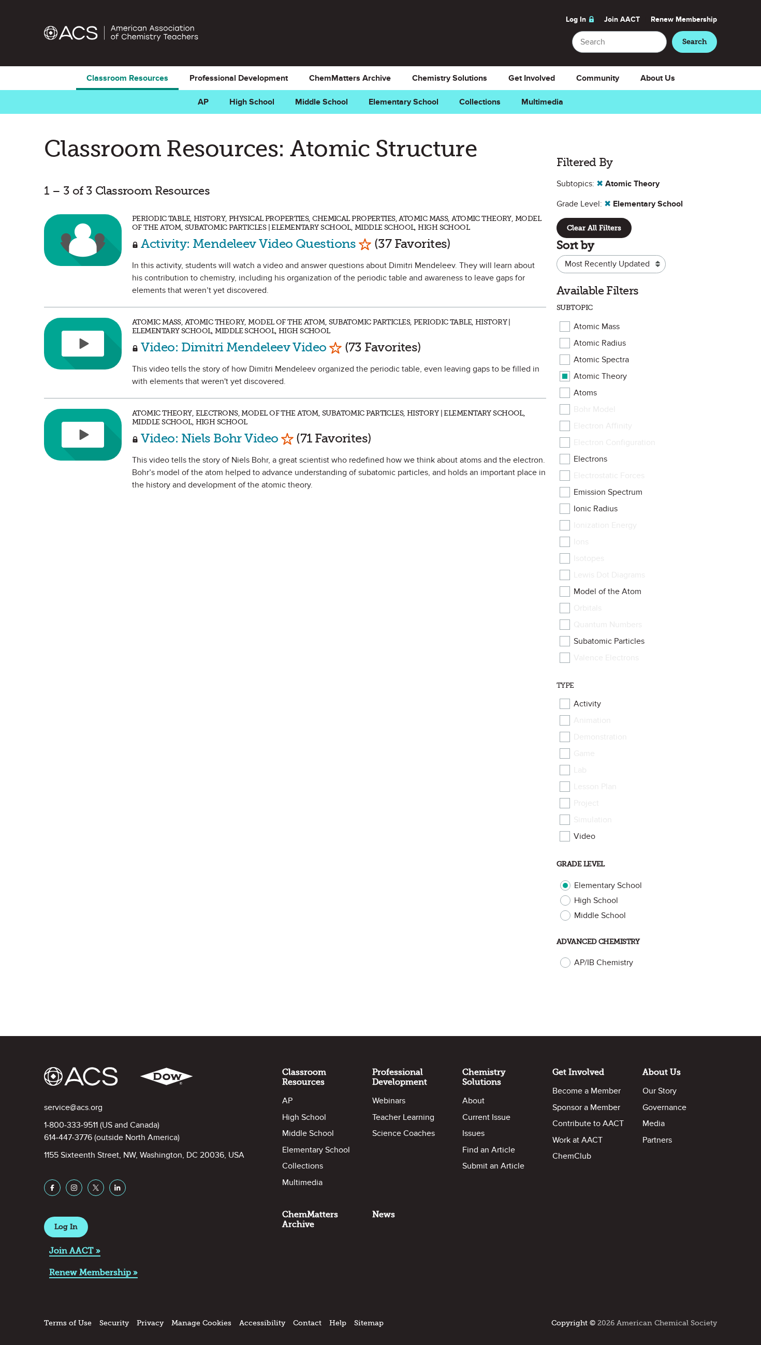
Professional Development (238, 78)
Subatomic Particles (609, 641)
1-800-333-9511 (71, 1125)
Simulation (593, 820)
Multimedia (542, 102)
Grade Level (581, 864)
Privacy (150, 1323)
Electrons (590, 459)
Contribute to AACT (588, 1123)
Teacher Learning (403, 1117)
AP (203, 102)
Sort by (575, 245)
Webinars (388, 1101)
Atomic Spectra (601, 359)
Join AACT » (74, 1250)
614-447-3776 (68, 1137)
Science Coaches (403, 1133)
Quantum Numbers (608, 624)
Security (114, 1323)
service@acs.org (73, 1107)
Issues (473, 1133)
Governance (664, 1107)
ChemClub (571, 1156)
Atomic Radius (600, 343)
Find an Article (488, 1150)
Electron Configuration (614, 442)
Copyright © (573, 1323)
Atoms (585, 393)
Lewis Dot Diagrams (609, 575)
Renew (684, 19)
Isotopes (589, 558)
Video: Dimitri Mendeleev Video (233, 346)
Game (584, 753)
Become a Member (586, 1091)
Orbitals (588, 608)
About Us (657, 78)
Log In (576, 19)
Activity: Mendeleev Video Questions (248, 243)
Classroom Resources (127, 78)
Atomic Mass (597, 326)
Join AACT (622, 19)
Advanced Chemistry (598, 941)
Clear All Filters (594, 228)
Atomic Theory (600, 376)
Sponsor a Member (586, 1107)
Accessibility (262, 1323)
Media (653, 1123)
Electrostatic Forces (609, 475)
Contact (307, 1323)
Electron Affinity (603, 426)
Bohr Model (595, 409)
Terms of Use (68, 1323)
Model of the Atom (607, 591)
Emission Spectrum (608, 492)
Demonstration (600, 737)
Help (337, 1323)
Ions (581, 542)
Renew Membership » (93, 1272)
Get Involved (531, 78)
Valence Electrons (606, 658)
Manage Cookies (201, 1323)
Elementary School (403, 102)
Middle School (321, 102)
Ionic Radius (596, 509)
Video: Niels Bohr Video (209, 438)
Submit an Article (493, 1166)
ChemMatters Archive (350, 78)
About (473, 1101)
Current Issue (486, 1117)
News (383, 1214)
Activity (587, 704)
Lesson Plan (595, 786)
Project (586, 803)
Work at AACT (577, 1140)
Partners (657, 1140)
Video (584, 836)
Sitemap (369, 1323)
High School (251, 102)
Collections (480, 102)
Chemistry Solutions (449, 78)
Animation (592, 720)
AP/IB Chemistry (603, 962)
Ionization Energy (605, 525)
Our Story (659, 1091)
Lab (580, 770)
